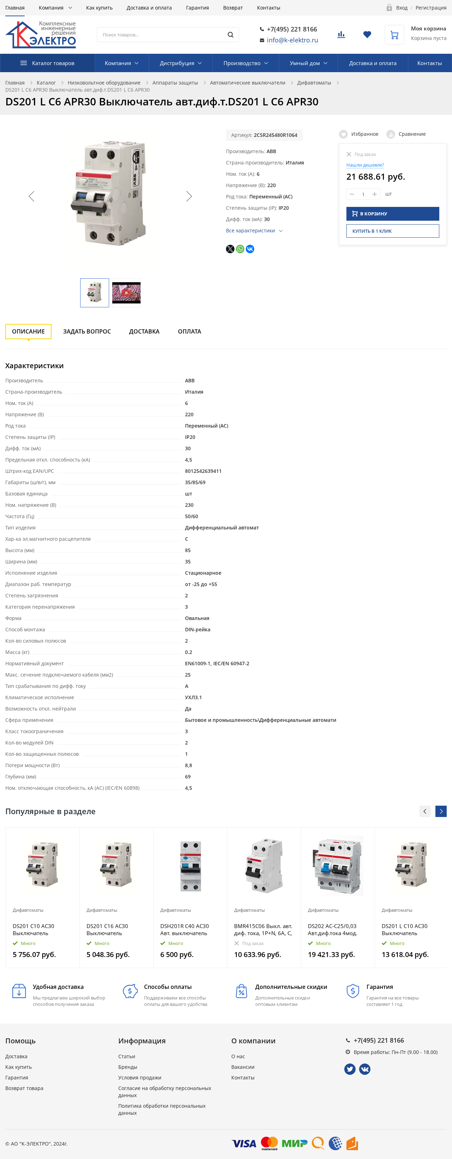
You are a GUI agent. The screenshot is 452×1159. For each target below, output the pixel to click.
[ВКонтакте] (250, 249)
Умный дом (305, 62)
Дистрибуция (177, 62)
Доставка (144, 331)
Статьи (126, 1056)
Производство (242, 62)
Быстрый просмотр (42, 865)
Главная (15, 7)
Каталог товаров (53, 62)
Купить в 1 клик (372, 231)
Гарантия (197, 7)
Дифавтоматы (314, 82)
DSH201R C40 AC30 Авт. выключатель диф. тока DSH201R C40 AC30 (185, 929)
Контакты (268, 7)
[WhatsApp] (240, 249)
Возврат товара (24, 1088)
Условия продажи (139, 1077)
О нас (238, 1056)
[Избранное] (57, 836)
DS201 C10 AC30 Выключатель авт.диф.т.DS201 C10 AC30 (39, 929)
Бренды (127, 1067)
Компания (52, 7)
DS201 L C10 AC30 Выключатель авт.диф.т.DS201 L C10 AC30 (410, 929)
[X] (230, 249)
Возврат (233, 7)
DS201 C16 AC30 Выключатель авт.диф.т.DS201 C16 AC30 (112, 929)
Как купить (99, 7)
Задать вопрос (87, 331)
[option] (43, 897)
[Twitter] (350, 1069)
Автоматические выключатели (247, 82)
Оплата (189, 331)
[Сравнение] (70, 836)
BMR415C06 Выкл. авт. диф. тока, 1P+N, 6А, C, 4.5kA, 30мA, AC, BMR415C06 (263, 929)
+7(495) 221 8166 (292, 29)
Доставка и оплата (149, 7)
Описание (28, 331)
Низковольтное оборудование (104, 82)
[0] (341, 36)
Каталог (46, 82)
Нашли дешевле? (365, 165)
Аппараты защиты (175, 82)
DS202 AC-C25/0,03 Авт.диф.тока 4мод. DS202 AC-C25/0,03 (332, 929)
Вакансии (243, 1067)
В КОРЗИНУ (373, 213)
